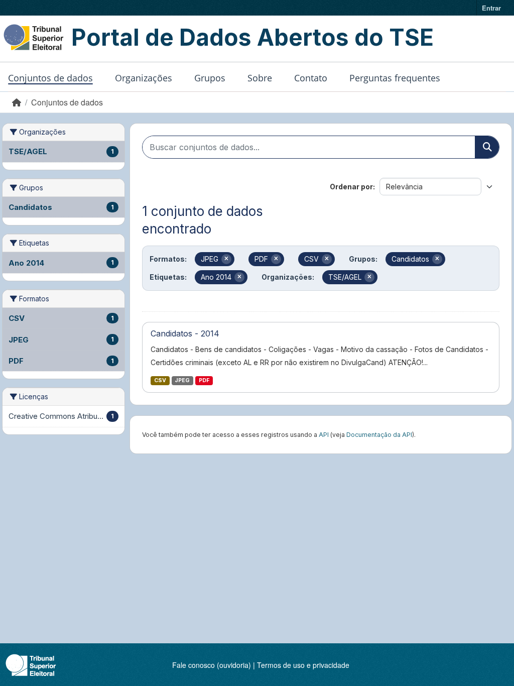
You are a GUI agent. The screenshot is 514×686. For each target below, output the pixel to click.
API (324, 434)
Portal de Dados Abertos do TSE (252, 37)
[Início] (16, 102)
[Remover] (226, 259)
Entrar (491, 8)
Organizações (143, 78)
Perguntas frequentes (394, 78)
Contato (310, 78)
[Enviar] (487, 147)
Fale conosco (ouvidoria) (211, 665)
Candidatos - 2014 (185, 333)
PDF (204, 380)
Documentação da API (379, 434)
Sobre (259, 78)
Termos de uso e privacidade (303, 665)
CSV (160, 380)
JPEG (182, 380)
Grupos (209, 78)
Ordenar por (351, 186)
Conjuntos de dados (50, 78)
